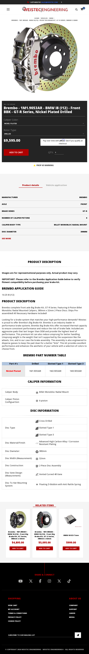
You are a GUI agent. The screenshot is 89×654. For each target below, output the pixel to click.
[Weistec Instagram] (49, 581)
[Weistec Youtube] (20, 581)
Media (72, 617)
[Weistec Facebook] (40, 581)
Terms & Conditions (17, 613)
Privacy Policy (14, 617)
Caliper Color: (11, 119)
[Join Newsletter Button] (78, 635)
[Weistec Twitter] (31, 581)
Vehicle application (56, 185)
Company (73, 605)
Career (72, 613)
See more (6, 238)
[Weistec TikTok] (69, 581)
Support (73, 609)
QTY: (50, 152)
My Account (13, 609)
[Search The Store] (76, 9)
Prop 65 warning (45, 165)
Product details (30, 185)
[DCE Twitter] (59, 581)
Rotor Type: (10, 130)
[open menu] (8, 9)
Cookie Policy (14, 621)
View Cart (12, 605)
